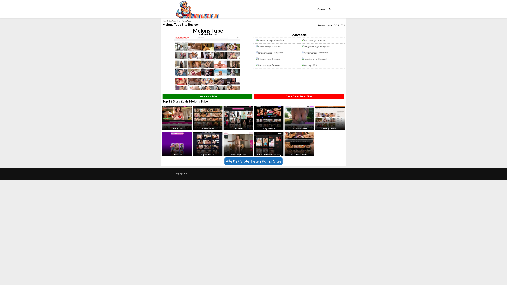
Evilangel (276, 59)
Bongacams (325, 46)
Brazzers (276, 65)
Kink (315, 65)
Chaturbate (279, 40)
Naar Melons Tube (207, 96)
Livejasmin (278, 52)
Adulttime (323, 52)
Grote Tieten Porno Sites (171, 21)
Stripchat (322, 40)
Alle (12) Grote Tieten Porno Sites (253, 161)
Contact (321, 9)
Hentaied (322, 59)
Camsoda (277, 46)
